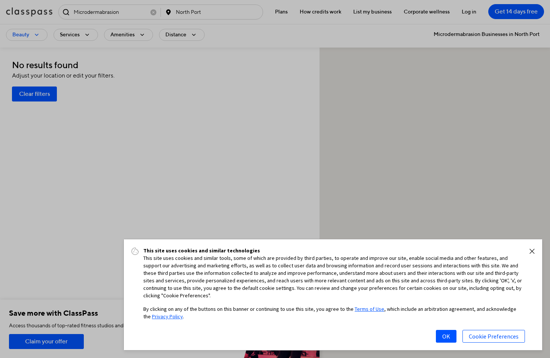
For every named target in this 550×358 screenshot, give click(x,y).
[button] (532, 251)
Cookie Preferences (494, 336)
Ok (446, 336)
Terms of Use (369, 309)
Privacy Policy (167, 316)
